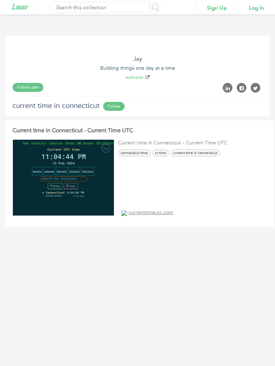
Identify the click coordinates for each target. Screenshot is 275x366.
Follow (113, 106)
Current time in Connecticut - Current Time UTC (73, 130)
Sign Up (217, 7)
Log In (256, 7)
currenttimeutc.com (151, 212)
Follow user (28, 87)
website (134, 77)
